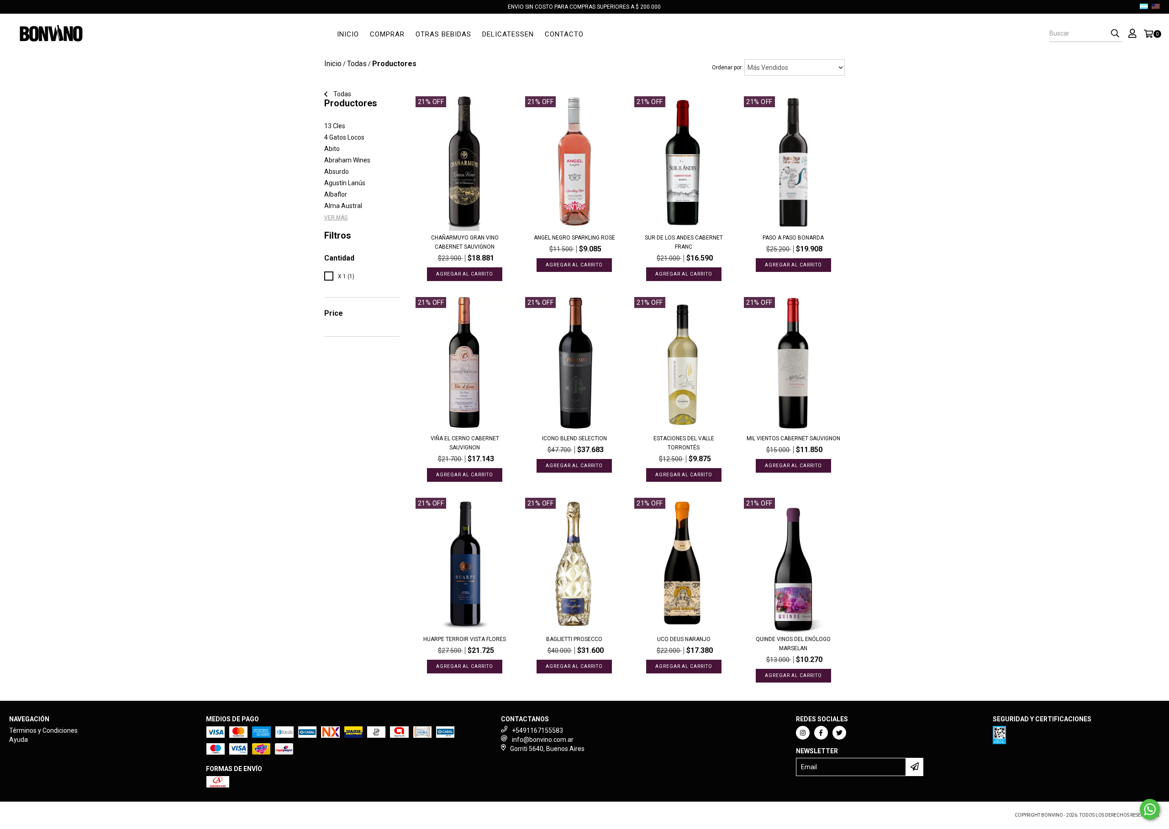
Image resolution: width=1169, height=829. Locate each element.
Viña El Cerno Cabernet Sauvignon (465, 443)
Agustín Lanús (344, 183)
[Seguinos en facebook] (821, 733)
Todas (357, 63)
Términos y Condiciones (43, 730)
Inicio (348, 34)
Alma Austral (343, 205)
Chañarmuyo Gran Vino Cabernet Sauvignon (465, 242)
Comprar (387, 34)
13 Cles (334, 126)
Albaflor (335, 194)
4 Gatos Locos (344, 137)
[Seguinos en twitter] (839, 733)
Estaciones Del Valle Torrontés (683, 443)
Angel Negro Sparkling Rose (574, 238)
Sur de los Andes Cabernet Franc (684, 242)
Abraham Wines (347, 160)
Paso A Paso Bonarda (793, 238)
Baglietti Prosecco (574, 639)
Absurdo (336, 171)
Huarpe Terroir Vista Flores (464, 639)
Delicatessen (508, 34)
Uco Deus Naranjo (684, 639)
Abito (332, 148)
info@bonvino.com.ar (543, 739)
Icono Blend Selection (574, 438)
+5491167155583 (537, 730)
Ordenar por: (727, 67)
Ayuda (18, 739)
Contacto (564, 34)
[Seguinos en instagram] (803, 733)
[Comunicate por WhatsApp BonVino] (1150, 809)
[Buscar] (1115, 34)
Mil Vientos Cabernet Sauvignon (793, 438)
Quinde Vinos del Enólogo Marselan (793, 644)
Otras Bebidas (443, 34)
